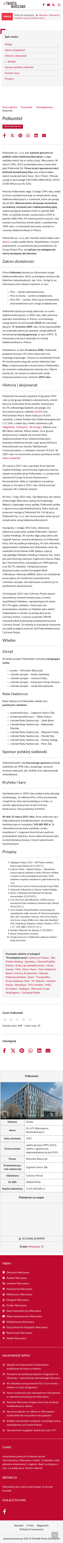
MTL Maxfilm (35, 985)
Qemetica (30, 961)
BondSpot (20, 985)
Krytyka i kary (12, 73)
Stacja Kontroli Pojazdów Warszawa (26, 1327)
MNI (17, 969)
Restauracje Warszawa (19, 1333)
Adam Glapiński (11, 458)
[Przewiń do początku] (54, 1535)
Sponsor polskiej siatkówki (19, 67)
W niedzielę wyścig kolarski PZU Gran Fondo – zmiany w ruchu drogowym (33, 1385)
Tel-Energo (35, 427)
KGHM (38, 411)
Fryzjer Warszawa (16, 1305)
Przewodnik (26, 107)
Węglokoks (8, 427)
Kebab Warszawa (16, 1338)
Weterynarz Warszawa (19, 1294)
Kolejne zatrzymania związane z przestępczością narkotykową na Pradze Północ (34, 1423)
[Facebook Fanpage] (43, 4)
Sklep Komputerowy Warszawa (24, 1316)
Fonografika (43, 977)
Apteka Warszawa (16, 1278)
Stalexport (22, 427)
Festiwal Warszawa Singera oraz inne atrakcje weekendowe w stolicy (32, 1404)
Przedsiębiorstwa (44, 107)
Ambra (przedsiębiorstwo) (29, 965)
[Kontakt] (48, 4)
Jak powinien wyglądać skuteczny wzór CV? (31, 1430)
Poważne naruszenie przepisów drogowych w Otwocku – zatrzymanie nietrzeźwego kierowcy (33, 1376)
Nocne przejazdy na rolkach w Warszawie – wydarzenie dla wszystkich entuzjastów (31, 1413)
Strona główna (9, 107)
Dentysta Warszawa (17, 1272)
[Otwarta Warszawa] (14, 5)
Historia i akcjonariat (16, 56)
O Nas (30, 1525)
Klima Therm (29, 969)
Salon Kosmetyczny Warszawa (23, 1311)
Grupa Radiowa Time (17, 981)
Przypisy (9, 79)
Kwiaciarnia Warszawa (19, 1289)
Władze (12, 62)
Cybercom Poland (38, 958)
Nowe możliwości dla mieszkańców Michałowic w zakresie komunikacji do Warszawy (34, 1395)
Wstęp (8, 44)
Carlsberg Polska (30, 992)
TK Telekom (37, 981)
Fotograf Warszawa (17, 1300)
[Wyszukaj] (53, 5)
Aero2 (5, 242)
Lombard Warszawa (17, 1283)
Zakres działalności (15, 50)
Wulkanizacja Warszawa (20, 1322)
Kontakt (6, 1490)
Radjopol (24, 989)
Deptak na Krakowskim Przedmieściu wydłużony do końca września (28, 1367)
